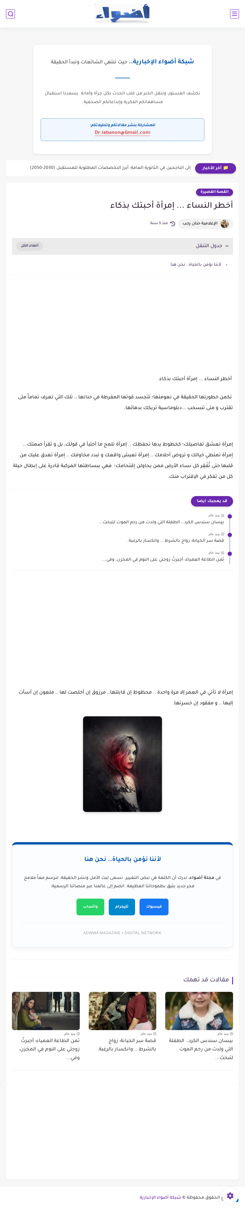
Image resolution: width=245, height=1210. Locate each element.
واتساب (90, 907)
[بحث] (10, 14)
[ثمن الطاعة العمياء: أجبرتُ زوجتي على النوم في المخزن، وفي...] (46, 1011)
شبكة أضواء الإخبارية (160, 1198)
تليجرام (121, 907)
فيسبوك (154, 907)
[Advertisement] (122, 330)
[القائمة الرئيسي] (234, 14)
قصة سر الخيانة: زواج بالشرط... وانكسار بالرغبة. (175, 541)
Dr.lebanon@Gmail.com (122, 133)
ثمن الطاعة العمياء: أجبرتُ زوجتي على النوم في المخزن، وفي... (163, 560)
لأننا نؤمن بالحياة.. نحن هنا (196, 265)
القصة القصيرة (214, 192)
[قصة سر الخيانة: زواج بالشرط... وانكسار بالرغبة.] (123, 1011)
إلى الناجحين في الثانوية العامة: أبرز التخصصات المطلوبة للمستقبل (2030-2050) (110, 168)
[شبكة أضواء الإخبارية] (123, 14)
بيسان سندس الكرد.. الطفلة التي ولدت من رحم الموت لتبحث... (161, 522)
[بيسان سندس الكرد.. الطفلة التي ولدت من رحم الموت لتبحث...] (199, 1011)
